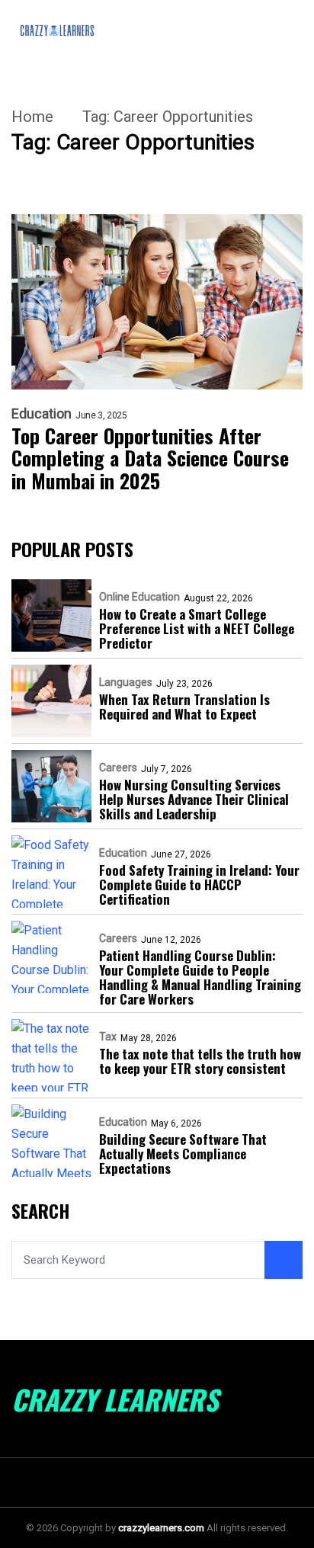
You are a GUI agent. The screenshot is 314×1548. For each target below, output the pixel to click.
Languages (125, 682)
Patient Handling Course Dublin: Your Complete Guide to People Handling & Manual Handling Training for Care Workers (200, 977)
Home (32, 116)
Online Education (139, 596)
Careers (118, 767)
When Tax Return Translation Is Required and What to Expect (184, 706)
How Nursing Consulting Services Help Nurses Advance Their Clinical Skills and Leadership (194, 799)
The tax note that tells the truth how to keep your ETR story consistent (200, 1060)
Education (41, 413)
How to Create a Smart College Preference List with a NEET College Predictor (196, 628)
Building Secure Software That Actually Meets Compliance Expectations (183, 1153)
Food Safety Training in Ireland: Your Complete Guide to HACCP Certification (199, 884)
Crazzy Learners (115, 1399)
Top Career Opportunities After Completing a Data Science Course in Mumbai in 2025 (150, 459)
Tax (108, 1036)
